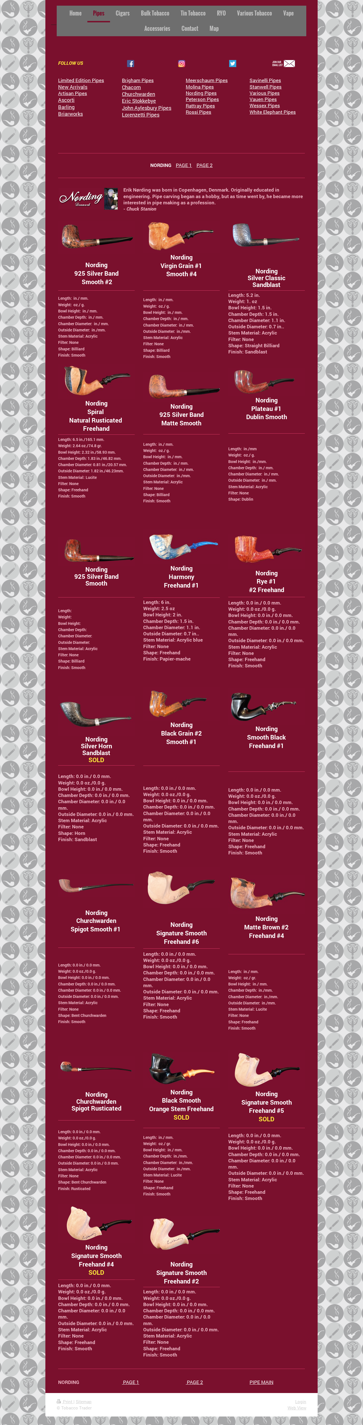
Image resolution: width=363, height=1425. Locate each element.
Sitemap (84, 1401)
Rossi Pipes (198, 112)
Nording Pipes (201, 93)
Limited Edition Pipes (81, 80)
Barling (66, 107)
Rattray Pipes (200, 106)
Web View (297, 1408)
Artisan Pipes (72, 93)
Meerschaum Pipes (207, 80)
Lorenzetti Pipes (140, 114)
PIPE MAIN (261, 1382)
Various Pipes (265, 93)
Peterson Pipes (202, 99)
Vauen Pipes (263, 99)
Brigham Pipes (138, 80)
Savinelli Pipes (265, 80)
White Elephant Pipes (273, 112)
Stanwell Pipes (266, 87)
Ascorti (66, 100)
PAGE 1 (184, 165)
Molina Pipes (200, 87)
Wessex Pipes (265, 105)
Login (300, 1401)
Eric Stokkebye (139, 100)
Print (67, 1401)
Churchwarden (138, 94)
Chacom (131, 87)
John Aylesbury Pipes (146, 107)
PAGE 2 (205, 165)
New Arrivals (72, 86)
